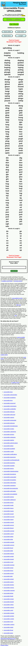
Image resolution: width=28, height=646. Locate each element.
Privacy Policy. (4, 645)
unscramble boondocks (10, 474)
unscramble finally (8, 596)
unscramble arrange (9, 531)
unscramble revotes (9, 428)
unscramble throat (8, 630)
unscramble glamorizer (10, 457)
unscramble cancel (9, 533)
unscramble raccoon (9, 516)
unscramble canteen (9, 624)
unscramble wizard (9, 514)
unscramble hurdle (8, 505)
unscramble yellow (9, 604)
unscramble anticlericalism (11, 443)
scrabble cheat (15, 382)
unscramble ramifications (10, 454)
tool (16, 315)
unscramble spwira (9, 582)
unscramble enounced (9, 403)
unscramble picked (9, 579)
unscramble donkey (9, 584)
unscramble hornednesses (11, 426)
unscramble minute (9, 599)
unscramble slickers (9, 434)
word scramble (21, 337)
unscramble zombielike (10, 409)
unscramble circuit (8, 562)
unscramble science (9, 545)
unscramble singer (8, 567)
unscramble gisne (8, 633)
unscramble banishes (9, 462)
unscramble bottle (8, 550)
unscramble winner (9, 573)
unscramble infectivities (10, 482)
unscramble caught (9, 451)
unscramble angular (9, 542)
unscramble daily (8, 576)
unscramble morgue (9, 613)
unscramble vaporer (9, 417)
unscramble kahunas (9, 423)
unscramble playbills (9, 465)
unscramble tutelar (8, 445)
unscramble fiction (8, 570)
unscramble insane (9, 511)
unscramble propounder (10, 420)
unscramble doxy (8, 392)
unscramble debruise (9, 411)
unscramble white (8, 539)
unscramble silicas (8, 502)
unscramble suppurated (10, 477)
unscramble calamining (10, 431)
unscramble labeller (9, 440)
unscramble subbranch (10, 499)
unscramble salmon (9, 607)
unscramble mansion (9, 590)
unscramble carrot (8, 610)
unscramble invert (8, 621)
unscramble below (8, 593)
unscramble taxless (9, 497)
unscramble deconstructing (11, 488)
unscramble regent (8, 519)
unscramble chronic (9, 587)
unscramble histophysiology (11, 471)
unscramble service (9, 525)
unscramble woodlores (10, 397)
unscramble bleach (9, 528)
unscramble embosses (10, 437)
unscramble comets (9, 619)
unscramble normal (9, 522)
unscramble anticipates (10, 491)
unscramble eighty (8, 627)
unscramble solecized (9, 414)
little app (18, 305)
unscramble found (8, 548)
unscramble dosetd (9, 601)
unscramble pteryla (9, 468)
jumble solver (4, 354)
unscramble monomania (10, 406)
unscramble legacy (9, 508)
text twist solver (18, 281)
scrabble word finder (7, 281)
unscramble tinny (8, 400)
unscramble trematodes (10, 480)
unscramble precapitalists (10, 494)
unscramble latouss (9, 553)
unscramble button (8, 536)
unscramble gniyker (9, 616)
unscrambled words (17, 298)
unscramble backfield (9, 448)
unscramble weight (9, 556)
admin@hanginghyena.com (8, 638)
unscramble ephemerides (10, 394)
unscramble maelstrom (10, 485)
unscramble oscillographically (11, 460)
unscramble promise (9, 565)
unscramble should (9, 559)
